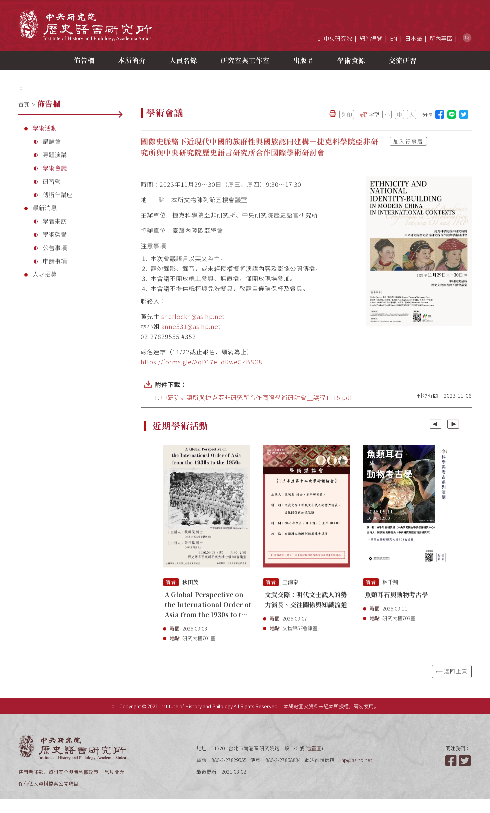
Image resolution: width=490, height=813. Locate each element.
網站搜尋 (467, 37)
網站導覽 (371, 38)
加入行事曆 (408, 141)
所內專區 (441, 38)
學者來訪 (55, 221)
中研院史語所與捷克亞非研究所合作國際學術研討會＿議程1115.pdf (256, 397)
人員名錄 (183, 60)
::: (318, 38)
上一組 (435, 424)
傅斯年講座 (58, 194)
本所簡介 (132, 60)
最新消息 (45, 207)
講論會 (52, 141)
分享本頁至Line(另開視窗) (451, 114)
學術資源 (351, 60)
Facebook (451, 760)
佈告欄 (84, 60)
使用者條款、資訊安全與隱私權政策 (58, 771)
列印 (346, 114)
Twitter (465, 760)
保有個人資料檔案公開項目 (48, 783)
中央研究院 (338, 38)
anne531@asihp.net (191, 326)
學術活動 (45, 127)
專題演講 (55, 154)
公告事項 (55, 247)
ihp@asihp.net (356, 759)
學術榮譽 (55, 234)
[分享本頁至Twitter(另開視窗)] (463, 114)
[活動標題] (206, 510)
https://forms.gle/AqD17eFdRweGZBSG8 (201, 361)
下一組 (453, 424)
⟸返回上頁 (452, 671)
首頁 (23, 104)
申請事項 (55, 261)
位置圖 (314, 748)
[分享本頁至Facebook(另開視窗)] (439, 114)
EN (393, 38)
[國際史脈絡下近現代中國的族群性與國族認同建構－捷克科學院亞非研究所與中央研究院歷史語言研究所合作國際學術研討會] (419, 251)
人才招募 (45, 274)
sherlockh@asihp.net (193, 316)
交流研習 (403, 60)
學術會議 (55, 167)
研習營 (52, 181)
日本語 (413, 38)
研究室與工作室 (245, 60)
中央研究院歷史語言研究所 (85, 25)
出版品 (303, 60)
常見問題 (114, 771)
